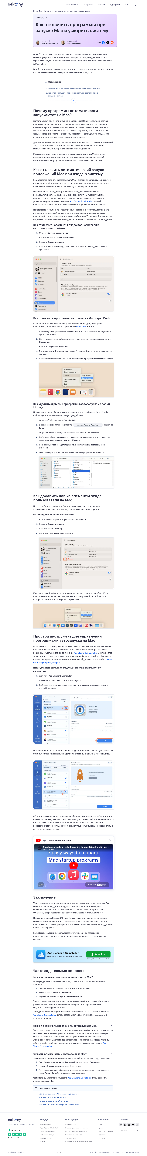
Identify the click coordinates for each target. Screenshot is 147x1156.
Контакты (101, 1138)
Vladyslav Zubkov (74, 43)
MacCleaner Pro (46, 1124)
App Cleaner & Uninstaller (81, 201)
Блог (40, 11)
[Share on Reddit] (112, 42)
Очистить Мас (70, 1124)
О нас (100, 1124)
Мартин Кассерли (50, 43)
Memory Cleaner (46, 1138)
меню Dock (81, 326)
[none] (129, 1130)
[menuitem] (129, 1130)
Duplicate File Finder (47, 1131)
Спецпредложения (105, 1131)
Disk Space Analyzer (47, 1135)
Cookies (58, 1152)
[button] (134, 4)
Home (35, 11)
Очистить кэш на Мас (73, 1135)
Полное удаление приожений (76, 1128)
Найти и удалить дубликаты (76, 1131)
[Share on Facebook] (103, 42)
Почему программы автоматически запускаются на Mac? (74, 88)
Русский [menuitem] (124, 1131)
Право (100, 1128)
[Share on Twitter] (108, 42)
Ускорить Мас (70, 1138)
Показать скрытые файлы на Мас (78, 1142)
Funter (42, 1142)
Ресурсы (101, 1135)
